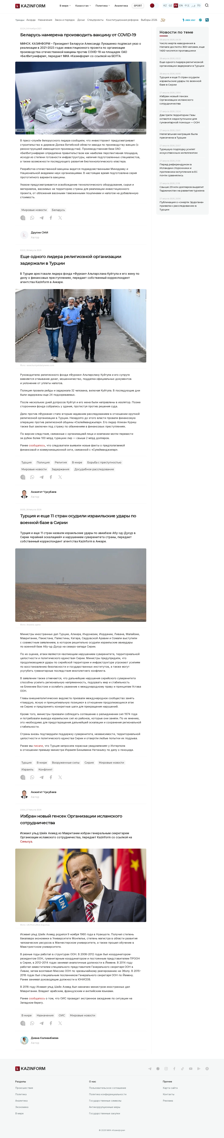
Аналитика (121, 5)
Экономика (21, 1107)
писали (38, 745)
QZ (170, 5)
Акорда (30, 19)
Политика (21, 1094)
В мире (77, 462)
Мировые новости (34, 210)
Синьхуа (26, 841)
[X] (60, 218)
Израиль (27, 769)
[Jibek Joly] (190, 20)
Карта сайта (170, 1087)
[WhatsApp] (32, 218)
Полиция (43, 462)
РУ (175, 5)
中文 (187, 5)
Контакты (168, 1094)
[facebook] (174, 1068)
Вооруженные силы (66, 762)
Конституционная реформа (122, 19)
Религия (61, 462)
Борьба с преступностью (104, 462)
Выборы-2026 (149, 19)
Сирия (89, 762)
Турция (26, 462)
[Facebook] (50, 218)
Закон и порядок (65, 19)
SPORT (138, 5)
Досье (81, 19)
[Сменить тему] (154, 5)
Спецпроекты (95, 19)
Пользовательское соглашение (107, 1087)
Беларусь (58, 210)
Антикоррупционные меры (104, 1107)
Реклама (168, 1100)
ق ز (193, 5)
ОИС (62, 1015)
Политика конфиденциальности (107, 1094)
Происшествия (24, 1087)
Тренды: (20, 20)
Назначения (45, 19)
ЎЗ (198, 5)
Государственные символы (105, 1100)
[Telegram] (41, 218)
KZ (165, 5)
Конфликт (45, 769)
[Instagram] (22, 218)
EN (181, 5)
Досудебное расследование (94, 469)
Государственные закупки (104, 1113)
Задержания (60, 469)
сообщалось (37, 445)
